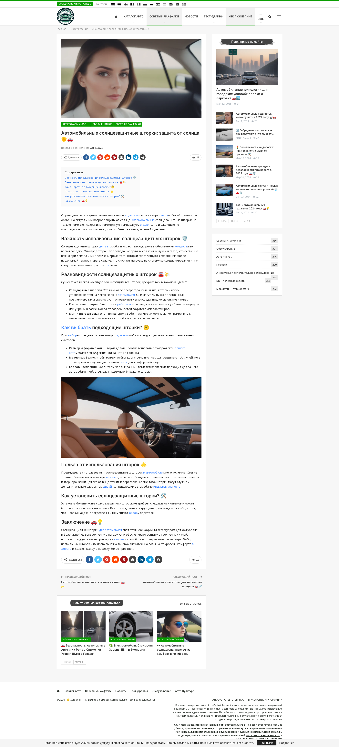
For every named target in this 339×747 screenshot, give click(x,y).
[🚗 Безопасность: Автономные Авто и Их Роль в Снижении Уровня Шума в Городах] (83, 626)
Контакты (102, 4)
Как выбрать (76, 327)
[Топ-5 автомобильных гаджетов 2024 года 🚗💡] (224, 209)
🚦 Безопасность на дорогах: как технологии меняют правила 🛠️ (255, 151)
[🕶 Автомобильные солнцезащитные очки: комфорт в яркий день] (179, 626)
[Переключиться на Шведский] (184, 4)
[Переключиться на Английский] (171, 4)
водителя (132, 215)
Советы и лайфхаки (164, 16)
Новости (191, 16)
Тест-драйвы (213, 16)
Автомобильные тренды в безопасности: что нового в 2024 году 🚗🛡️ (254, 170)
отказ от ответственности (263, 735)
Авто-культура (184, 691)
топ (107, 265)
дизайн (108, 486)
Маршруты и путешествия (233, 289)
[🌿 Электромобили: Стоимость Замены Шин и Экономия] (131, 626)
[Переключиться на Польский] (145, 4)
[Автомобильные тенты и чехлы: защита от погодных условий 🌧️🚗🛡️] (224, 190)
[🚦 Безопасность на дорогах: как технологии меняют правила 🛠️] (224, 151)
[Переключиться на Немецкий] (113, 4)
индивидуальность (167, 486)
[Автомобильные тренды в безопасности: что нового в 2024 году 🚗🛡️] (224, 171)
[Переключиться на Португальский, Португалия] (177, 4)
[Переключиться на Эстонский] (119, 4)
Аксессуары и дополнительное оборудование (77, 124)
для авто (105, 246)
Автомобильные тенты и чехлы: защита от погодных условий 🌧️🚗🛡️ (257, 189)
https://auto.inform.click (220, 705)
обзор (133, 513)
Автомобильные (143, 220)
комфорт (181, 246)
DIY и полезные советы (122, 639)
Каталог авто (134, 16)
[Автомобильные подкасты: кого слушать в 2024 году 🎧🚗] (224, 118)
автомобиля (126, 295)
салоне (119, 539)
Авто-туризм (224, 256)
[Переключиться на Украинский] (164, 4)
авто (164, 215)
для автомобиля (110, 530)
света (124, 362)
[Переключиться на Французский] (132, 4)
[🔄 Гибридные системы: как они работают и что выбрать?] (224, 135)
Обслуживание (240, 16)
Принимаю (266, 743)
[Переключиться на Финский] (126, 4)
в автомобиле (153, 472)
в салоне (112, 477)
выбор (72, 335)
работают (124, 304)
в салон (145, 224)
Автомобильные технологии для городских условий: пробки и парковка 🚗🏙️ (242, 94)
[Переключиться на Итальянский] (138, 4)
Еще (261, 18)
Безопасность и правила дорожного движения (77, 639)
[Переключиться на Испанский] (158, 4)
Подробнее (286, 743)
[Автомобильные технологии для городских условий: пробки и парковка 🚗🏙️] (247, 67)
